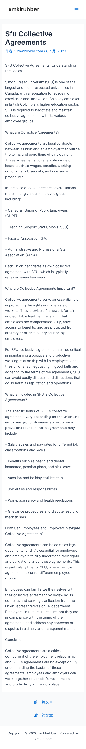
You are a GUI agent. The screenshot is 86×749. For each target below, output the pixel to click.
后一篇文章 (43, 715)
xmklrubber (23, 9)
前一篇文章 (43, 702)
